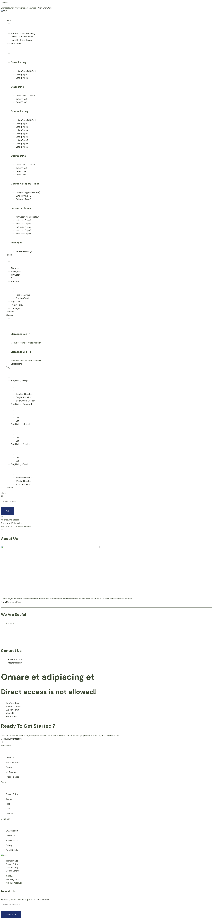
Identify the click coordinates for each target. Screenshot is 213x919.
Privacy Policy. (43, 899)
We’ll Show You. (45, 8)
